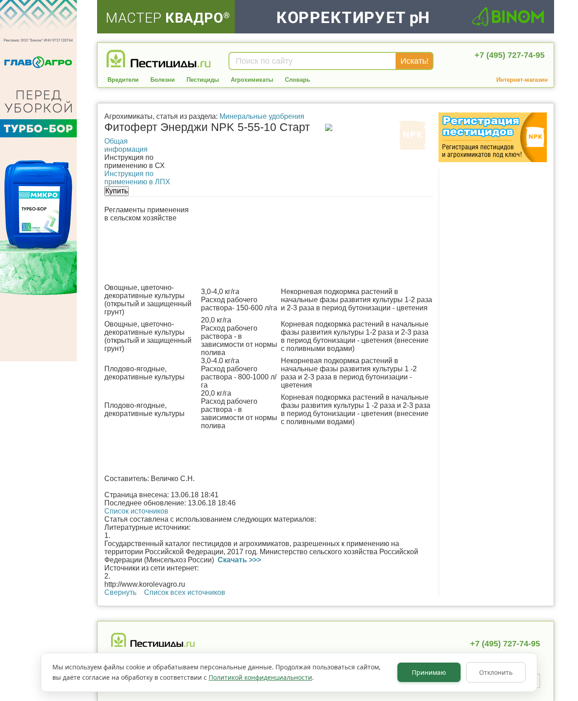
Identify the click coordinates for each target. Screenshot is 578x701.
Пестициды (202, 79)
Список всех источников (184, 592)
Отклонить (496, 672)
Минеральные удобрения (261, 116)
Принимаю (429, 672)
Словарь (297, 79)
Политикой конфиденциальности (260, 677)
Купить (116, 191)
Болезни (162, 79)
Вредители (123, 79)
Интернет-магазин (522, 79)
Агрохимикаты (252, 79)
